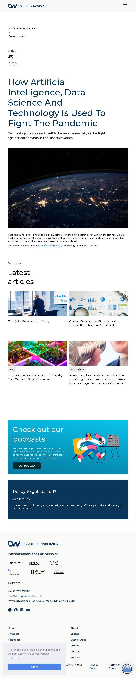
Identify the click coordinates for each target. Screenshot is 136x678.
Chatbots (13, 633)
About (74, 628)
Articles (75, 645)
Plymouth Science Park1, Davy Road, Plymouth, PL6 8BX (41, 600)
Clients (75, 633)
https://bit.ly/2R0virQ (49, 245)
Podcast (76, 657)
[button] (124, 6)
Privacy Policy (93, 666)
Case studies (78, 639)
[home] (26, 6)
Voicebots (14, 639)
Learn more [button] (15, 658)
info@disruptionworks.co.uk (25, 596)
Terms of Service (114, 666)
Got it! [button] (34, 666)
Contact (76, 651)
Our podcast (26, 465)
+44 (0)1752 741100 (19, 591)
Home (11, 628)
